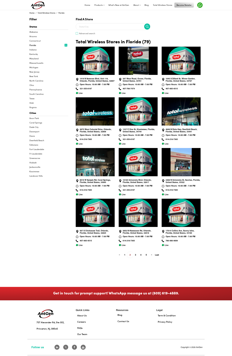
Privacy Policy (165, 321)
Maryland (34, 58)
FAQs (80, 328)
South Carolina (36, 94)
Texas (32, 98)
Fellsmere (33, 144)
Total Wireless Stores (46, 13)
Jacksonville (34, 167)
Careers (81, 321)
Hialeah (33, 162)
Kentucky (33, 54)
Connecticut (35, 40)
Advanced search (87, 33)
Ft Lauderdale (35, 153)
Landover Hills (36, 176)
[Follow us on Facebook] (74, 347)
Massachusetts (36, 63)
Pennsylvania (35, 89)
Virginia (33, 107)
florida (61, 13)
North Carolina (36, 80)
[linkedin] (57, 347)
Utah (31, 103)
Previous (119, 254)
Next (151, 254)
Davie (32, 136)
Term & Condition (167, 315)
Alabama (33, 32)
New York (33, 76)
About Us (82, 315)
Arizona (33, 36)
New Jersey (34, 71)
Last (157, 254)
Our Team (82, 334)
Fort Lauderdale (36, 149)
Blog (119, 314)
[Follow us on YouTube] (83, 347)
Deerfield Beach (36, 140)
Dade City (34, 127)
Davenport (34, 131)
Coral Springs (35, 122)
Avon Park (34, 118)
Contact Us (123, 321)
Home (32, 13)
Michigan (33, 67)
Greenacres (34, 158)
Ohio (31, 85)
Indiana (33, 49)
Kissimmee (34, 171)
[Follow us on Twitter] (65, 347)
